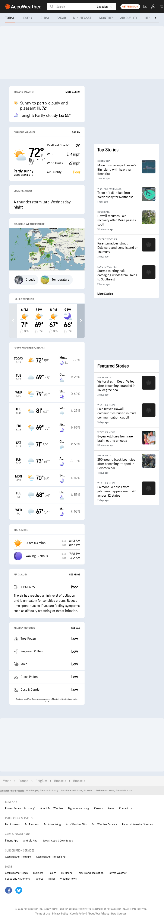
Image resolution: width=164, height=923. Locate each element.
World (7, 781)
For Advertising (52, 824)
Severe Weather (117, 873)
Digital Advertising (78, 808)
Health (52, 873)
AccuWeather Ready (16, 873)
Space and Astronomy (17, 878)
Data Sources (118, 913)
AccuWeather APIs (76, 824)
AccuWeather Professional (51, 857)
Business (38, 873)
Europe (23, 781)
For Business (12, 824)
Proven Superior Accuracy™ (20, 808)
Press (111, 808)
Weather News (68, 878)
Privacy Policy (60, 913)
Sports (39, 878)
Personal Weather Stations (137, 824)
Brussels (60, 781)
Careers (98, 808)
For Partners (32, 824)
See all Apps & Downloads (57, 840)
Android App (30, 840)
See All (76, 628)
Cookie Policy (78, 913)
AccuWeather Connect (104, 824)
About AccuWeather (51, 808)
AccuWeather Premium (18, 857)
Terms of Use (43, 913)
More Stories (105, 294)
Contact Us (125, 808)
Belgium (41, 781)
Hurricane (66, 873)
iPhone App (11, 840)
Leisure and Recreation (91, 873)
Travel (51, 878)
